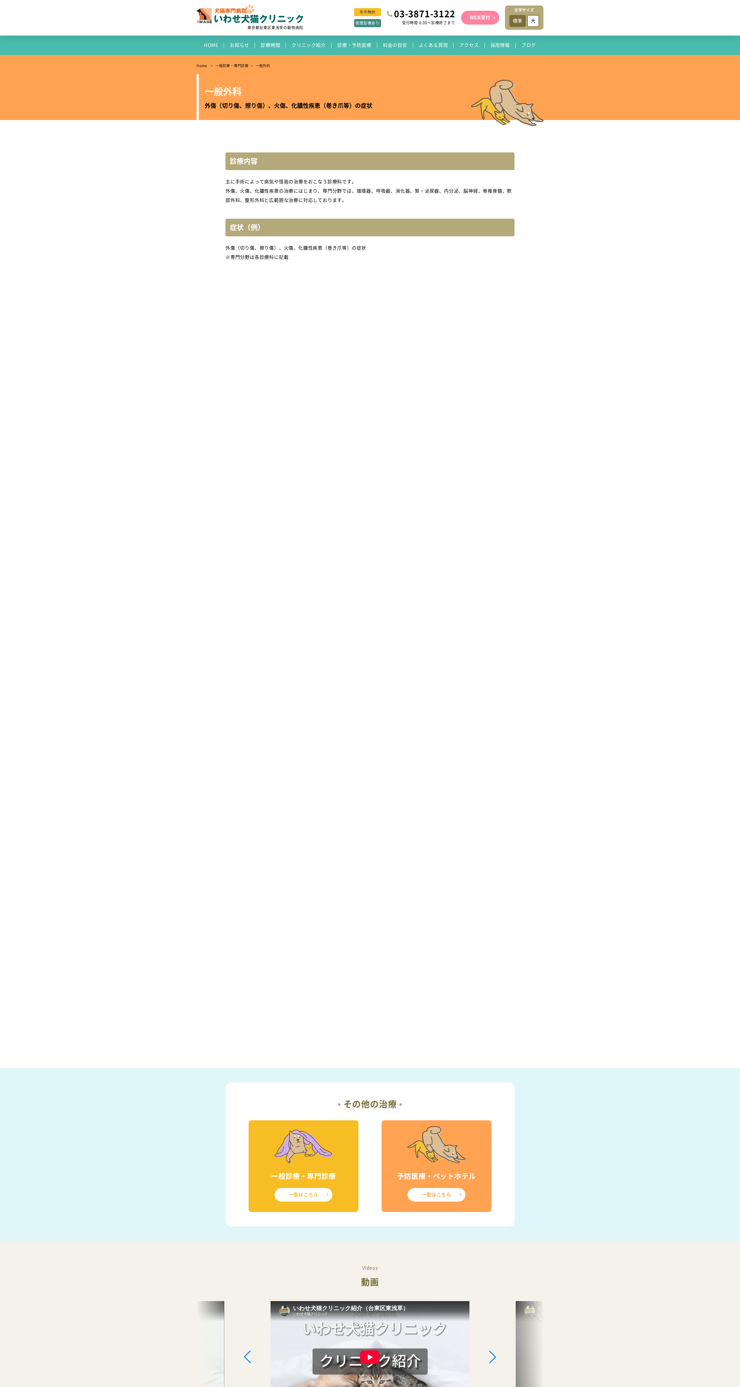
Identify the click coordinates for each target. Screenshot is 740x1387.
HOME (211, 45)
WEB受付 (480, 17)
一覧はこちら (303, 1194)
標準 (518, 21)
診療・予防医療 (354, 45)
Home (202, 65)
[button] (492, 1357)
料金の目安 (395, 45)
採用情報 (500, 45)
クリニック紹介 (309, 45)
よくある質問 (433, 45)
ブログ (528, 45)
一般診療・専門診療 (232, 65)
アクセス (469, 45)
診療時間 (270, 45)
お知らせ (239, 45)
